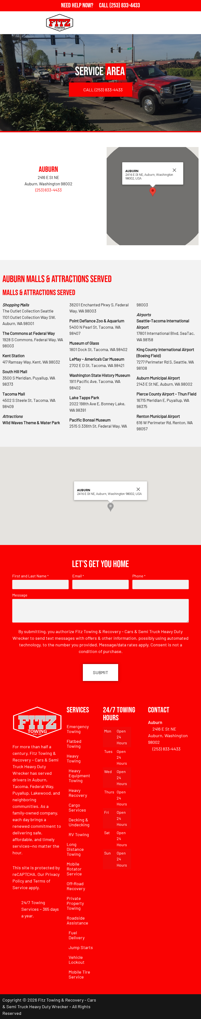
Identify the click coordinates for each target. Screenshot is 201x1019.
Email (78, 576)
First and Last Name (30, 576)
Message (19, 595)
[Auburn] (48, 153)
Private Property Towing (75, 903)
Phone (138, 576)
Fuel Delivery (77, 935)
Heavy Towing (74, 758)
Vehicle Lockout (77, 959)
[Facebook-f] (165, 1006)
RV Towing (79, 834)
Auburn (48, 169)
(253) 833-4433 (48, 189)
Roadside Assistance (77, 920)
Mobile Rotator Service (74, 868)
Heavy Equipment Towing (79, 775)
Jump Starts (81, 947)
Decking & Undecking (79, 822)
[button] (153, 191)
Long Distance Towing (75, 849)
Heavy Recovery (78, 793)
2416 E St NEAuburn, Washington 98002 (168, 735)
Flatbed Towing (74, 743)
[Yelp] (192, 1006)
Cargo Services (77, 807)
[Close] (174, 170)
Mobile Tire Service (79, 974)
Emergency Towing (78, 729)
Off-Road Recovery (76, 886)
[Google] (179, 1006)
